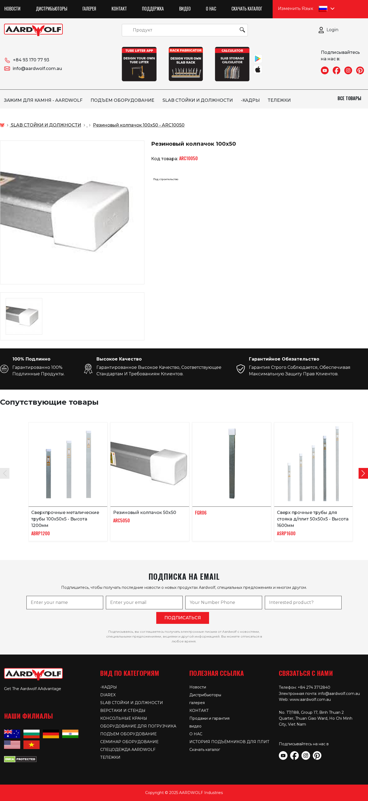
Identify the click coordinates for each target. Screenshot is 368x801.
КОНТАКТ (119, 8)
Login (332, 29)
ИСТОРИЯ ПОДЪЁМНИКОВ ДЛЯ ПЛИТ (229, 741)
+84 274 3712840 (314, 687)
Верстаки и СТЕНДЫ (122, 710)
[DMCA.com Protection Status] (20, 758)
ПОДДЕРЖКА (153, 8)
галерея (89, 8)
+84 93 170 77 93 (31, 59)
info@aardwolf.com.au (37, 68)
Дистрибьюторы (51, 8)
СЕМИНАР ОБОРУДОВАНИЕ (129, 741)
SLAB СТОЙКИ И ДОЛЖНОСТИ (197, 100)
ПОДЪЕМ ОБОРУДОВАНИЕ (122, 100)
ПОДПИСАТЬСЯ (182, 617)
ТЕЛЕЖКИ (279, 100)
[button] (363, 473)
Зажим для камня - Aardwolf (43, 100)
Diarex (108, 694)
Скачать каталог (246, 8)
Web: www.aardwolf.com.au (305, 699)
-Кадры (250, 100)
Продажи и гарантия (209, 718)
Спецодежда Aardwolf (127, 749)
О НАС (211, 8)
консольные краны (123, 718)
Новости (12, 8)
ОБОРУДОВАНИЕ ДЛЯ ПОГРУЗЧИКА (138, 726)
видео (185, 8)
